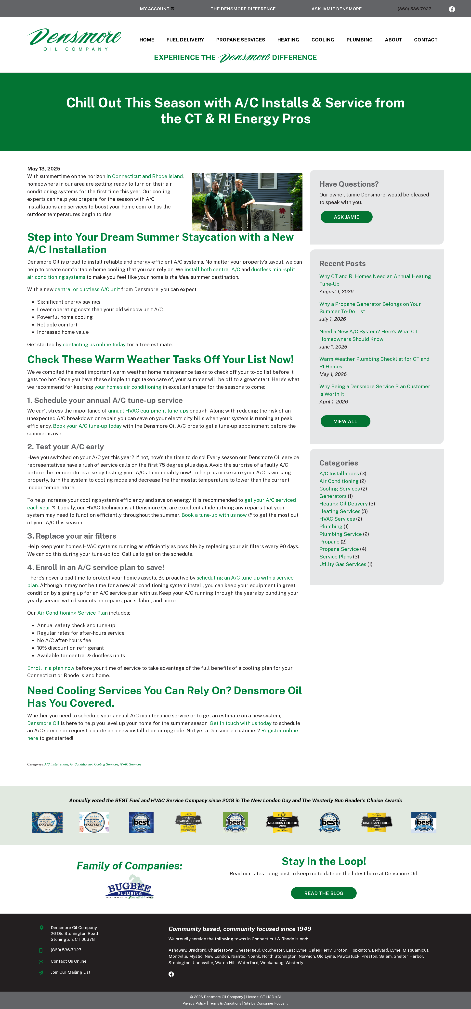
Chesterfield (248, 950)
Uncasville (203, 962)
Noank (253, 956)
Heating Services (339, 511)
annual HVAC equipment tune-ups (148, 411)
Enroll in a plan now (50, 668)
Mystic (196, 956)
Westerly (294, 962)
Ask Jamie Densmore (337, 8)
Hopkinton (359, 950)
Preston (369, 956)
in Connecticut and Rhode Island (144, 176)
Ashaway (177, 950)
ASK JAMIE (346, 217)
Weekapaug (272, 962)
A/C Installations (56, 764)
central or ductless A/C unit (87, 289)
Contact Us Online (69, 961)
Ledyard (380, 950)
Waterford (248, 962)
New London (217, 956)
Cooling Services (106, 764)
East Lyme (296, 950)
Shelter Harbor (408, 956)
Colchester (273, 950)
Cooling (323, 39)
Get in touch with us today (241, 723)
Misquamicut (415, 950)
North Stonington (279, 956)
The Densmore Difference (243, 8)
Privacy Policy (194, 1003)
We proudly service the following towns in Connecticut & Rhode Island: (238, 938)
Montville (178, 956)
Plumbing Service (340, 534)
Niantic (238, 956)
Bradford (197, 950)
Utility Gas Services (342, 564)
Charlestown (221, 950)
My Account (155, 8)
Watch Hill (225, 962)
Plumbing (359, 39)
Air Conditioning (81, 764)
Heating (288, 39)
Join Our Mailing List (71, 972)
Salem (385, 956)
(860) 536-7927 (414, 8)
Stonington (180, 962)
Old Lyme (326, 956)
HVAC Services (130, 764)
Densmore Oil (43, 723)
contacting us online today (94, 344)
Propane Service (339, 549)
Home (146, 39)
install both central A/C (212, 269)
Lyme (395, 950)
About (393, 39)
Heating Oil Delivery (343, 504)
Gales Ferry (320, 950)
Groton (340, 950)
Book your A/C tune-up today (87, 426)
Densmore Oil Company (223, 997)
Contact (426, 39)
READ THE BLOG (323, 893)
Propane (329, 542)
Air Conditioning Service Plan (72, 613)
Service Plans (335, 557)
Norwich (307, 956)
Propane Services (240, 39)
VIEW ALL (345, 421)
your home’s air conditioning (127, 387)
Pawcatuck (348, 956)
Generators (333, 496)
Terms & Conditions (225, 1003)
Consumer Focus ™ (272, 1003)
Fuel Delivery (185, 39)
